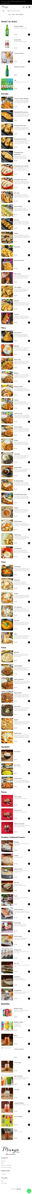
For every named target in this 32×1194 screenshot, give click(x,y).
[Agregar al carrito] (29, 35)
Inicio (10, 14)
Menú (13, 14)
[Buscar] (23, 7)
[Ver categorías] (3, 11)
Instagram (3, 1174)
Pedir (2, 1181)
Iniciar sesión (4, 1183)
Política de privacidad (6, 1167)
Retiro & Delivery (19, 14)
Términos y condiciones (6, 1165)
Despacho (3, 1161)
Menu (2, 1163)
